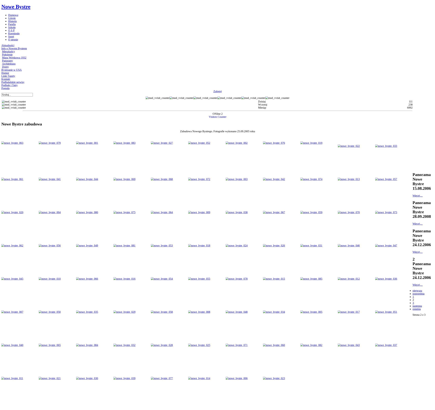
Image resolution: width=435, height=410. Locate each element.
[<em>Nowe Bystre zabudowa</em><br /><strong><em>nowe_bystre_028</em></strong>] (162, 345)
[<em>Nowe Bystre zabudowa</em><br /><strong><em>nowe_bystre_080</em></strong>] (87, 212)
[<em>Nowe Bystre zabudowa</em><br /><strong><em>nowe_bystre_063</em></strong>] (12, 142)
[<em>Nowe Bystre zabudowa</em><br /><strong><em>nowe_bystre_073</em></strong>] (386, 212)
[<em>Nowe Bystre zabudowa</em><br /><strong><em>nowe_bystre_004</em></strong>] (50, 212)
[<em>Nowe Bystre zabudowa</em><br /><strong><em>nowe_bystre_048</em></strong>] (237, 311)
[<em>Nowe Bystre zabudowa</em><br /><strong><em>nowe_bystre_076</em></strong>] (274, 142)
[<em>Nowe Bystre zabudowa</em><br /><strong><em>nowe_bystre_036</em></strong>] (386, 278)
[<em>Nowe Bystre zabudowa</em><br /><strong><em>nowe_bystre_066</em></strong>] (87, 278)
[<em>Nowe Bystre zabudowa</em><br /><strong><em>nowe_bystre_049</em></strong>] (87, 245)
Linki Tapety (8, 76)
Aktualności (7, 45)
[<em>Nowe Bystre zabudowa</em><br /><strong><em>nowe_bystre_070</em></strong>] (349, 212)
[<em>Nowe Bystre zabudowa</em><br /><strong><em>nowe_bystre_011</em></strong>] (12, 378)
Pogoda (5, 88)
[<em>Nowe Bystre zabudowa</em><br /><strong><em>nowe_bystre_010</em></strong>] (50, 278)
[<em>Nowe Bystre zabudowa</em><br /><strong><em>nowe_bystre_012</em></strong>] (349, 278)
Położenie (7, 54)
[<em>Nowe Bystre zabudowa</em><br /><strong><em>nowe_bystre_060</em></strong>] (274, 345)
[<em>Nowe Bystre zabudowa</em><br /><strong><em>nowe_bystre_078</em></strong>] (237, 278)
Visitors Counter (217, 116)
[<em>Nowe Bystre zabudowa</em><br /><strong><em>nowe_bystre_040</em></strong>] (12, 345)
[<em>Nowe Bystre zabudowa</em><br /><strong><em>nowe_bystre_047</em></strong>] (386, 245)
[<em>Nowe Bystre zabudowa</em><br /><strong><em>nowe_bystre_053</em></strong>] (162, 245)
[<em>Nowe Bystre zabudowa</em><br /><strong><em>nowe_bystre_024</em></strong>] (237, 245)
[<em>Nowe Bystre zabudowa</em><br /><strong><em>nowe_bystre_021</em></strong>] (50, 378)
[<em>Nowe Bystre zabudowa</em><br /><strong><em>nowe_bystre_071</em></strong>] (237, 345)
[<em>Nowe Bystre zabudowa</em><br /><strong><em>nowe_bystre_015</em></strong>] (274, 278)
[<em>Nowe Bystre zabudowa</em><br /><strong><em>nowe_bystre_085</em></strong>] (311, 278)
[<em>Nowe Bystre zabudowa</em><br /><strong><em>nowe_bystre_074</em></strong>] (311, 179)
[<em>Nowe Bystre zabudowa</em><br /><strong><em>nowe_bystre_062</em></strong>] (12, 245)
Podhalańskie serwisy (12, 82)
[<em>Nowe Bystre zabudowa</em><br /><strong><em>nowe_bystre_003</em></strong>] (237, 179)
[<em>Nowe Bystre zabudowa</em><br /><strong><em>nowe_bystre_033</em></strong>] (386, 145)
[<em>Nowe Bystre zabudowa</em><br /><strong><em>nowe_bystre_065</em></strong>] (50, 345)
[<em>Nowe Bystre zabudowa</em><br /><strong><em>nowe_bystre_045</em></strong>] (12, 278)
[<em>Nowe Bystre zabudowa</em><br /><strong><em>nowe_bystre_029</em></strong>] (124, 311)
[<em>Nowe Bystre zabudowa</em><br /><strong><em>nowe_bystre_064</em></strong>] (162, 212)
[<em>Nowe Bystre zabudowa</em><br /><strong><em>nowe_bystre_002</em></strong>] (237, 142)
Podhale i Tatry (9, 85)
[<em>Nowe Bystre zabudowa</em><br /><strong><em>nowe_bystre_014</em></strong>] (199, 378)
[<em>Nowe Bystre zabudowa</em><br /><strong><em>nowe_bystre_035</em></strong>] (87, 311)
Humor (5, 72)
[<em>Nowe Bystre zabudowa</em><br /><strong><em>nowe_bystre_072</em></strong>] (199, 179)
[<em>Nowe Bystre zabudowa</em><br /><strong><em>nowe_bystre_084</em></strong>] (87, 345)
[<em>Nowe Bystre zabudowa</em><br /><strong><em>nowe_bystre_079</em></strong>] (50, 142)
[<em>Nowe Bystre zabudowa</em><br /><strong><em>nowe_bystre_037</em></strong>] (386, 345)
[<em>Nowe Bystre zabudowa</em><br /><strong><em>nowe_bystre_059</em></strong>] (311, 212)
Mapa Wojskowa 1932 (14, 57)
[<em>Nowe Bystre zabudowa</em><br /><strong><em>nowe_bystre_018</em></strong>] (199, 245)
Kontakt (5, 79)
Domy (5, 66)
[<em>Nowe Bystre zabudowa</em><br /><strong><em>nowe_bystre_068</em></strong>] (162, 179)
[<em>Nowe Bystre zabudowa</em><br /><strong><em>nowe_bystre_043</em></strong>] (349, 345)
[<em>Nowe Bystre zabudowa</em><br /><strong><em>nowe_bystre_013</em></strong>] (349, 179)
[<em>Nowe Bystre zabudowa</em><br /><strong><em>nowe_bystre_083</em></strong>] (124, 142)
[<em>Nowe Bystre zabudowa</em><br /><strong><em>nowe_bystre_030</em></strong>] (87, 378)
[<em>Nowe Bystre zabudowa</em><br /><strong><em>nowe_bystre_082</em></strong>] (311, 345)
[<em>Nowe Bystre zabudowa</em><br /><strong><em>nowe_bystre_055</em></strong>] (199, 278)
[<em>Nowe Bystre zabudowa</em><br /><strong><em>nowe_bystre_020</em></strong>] (12, 212)
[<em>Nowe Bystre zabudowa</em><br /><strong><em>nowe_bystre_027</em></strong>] (162, 142)
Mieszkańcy (8, 51)
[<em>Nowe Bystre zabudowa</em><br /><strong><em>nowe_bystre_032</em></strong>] (124, 345)
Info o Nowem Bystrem (14, 48)
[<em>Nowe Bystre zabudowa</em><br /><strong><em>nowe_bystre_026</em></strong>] (274, 245)
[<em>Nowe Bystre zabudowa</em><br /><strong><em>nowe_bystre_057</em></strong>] (386, 179)
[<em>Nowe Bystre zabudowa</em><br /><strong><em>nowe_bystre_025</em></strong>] (199, 345)
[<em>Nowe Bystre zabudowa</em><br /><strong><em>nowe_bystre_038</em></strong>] (237, 212)
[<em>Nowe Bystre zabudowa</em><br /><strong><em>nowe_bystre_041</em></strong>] (50, 179)
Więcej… (418, 195)
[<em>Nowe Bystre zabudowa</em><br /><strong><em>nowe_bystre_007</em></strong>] (12, 311)
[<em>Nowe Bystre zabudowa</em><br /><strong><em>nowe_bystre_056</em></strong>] (50, 245)
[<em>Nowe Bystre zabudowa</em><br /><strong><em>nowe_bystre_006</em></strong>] (237, 378)
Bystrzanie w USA (11, 69)
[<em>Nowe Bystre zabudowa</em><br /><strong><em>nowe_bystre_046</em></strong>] (349, 245)
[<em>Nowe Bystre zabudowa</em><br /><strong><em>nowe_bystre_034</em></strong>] (274, 311)
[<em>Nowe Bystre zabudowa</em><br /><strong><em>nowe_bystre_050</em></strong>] (50, 311)
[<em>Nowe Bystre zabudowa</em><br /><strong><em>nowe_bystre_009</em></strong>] (199, 212)
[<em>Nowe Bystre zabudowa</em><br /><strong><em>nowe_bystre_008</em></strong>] (199, 311)
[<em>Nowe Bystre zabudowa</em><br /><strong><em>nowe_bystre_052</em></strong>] (199, 142)
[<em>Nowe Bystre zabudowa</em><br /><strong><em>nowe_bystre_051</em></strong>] (386, 311)
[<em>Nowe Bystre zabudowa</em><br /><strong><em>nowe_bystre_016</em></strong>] (124, 278)
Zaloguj (217, 91)
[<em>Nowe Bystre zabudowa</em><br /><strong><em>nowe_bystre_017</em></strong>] (349, 311)
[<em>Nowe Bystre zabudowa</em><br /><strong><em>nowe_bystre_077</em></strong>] (162, 378)
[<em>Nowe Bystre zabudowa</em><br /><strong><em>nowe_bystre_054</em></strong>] (162, 278)
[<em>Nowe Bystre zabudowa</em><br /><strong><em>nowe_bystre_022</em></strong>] (349, 145)
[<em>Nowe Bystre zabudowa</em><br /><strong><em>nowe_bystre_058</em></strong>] (162, 311)
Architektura (8, 63)
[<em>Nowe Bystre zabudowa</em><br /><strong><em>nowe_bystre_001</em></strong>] (87, 142)
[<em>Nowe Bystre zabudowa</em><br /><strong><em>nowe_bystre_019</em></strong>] (311, 142)
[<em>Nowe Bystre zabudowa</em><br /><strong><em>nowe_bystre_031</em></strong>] (311, 245)
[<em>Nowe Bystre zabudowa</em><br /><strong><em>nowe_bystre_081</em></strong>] (124, 245)
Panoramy (7, 60)
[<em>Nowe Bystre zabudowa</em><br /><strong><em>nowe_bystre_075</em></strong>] (124, 212)
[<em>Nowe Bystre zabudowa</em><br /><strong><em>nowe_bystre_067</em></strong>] (274, 212)
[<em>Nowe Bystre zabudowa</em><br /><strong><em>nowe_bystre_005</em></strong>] (311, 311)
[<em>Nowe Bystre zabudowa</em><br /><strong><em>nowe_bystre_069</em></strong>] (124, 179)
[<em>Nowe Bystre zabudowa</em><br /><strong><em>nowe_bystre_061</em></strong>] (12, 179)
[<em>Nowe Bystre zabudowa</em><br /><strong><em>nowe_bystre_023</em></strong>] (274, 378)
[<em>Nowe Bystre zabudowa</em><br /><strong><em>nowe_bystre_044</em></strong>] (87, 179)
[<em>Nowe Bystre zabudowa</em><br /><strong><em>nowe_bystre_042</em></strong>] (274, 179)
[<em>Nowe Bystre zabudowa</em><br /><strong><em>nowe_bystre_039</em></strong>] (124, 378)
